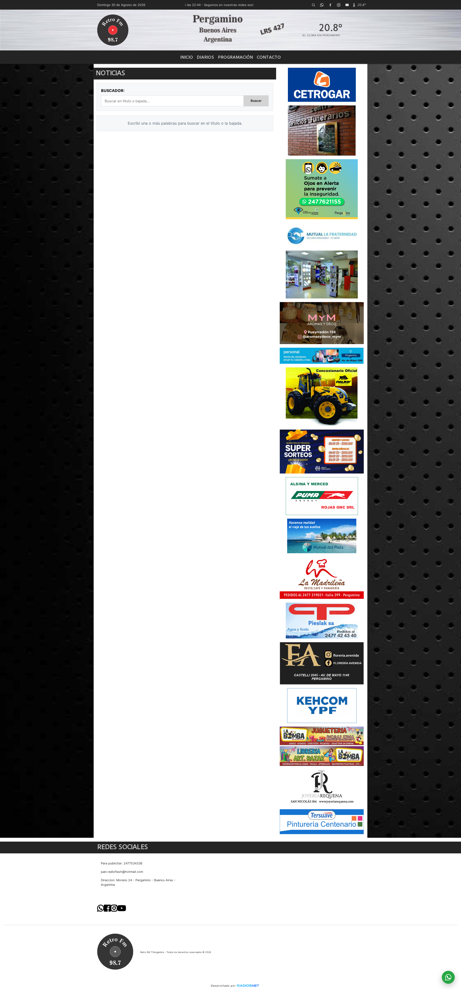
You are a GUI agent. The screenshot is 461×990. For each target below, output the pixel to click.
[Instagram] (338, 5)
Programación (235, 57)
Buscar (256, 101)
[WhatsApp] (322, 5)
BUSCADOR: (113, 90)
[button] (313, 5)
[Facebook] (330, 5)
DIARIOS (205, 57)
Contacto (269, 57)
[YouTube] (347, 5)
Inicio (186, 57)
